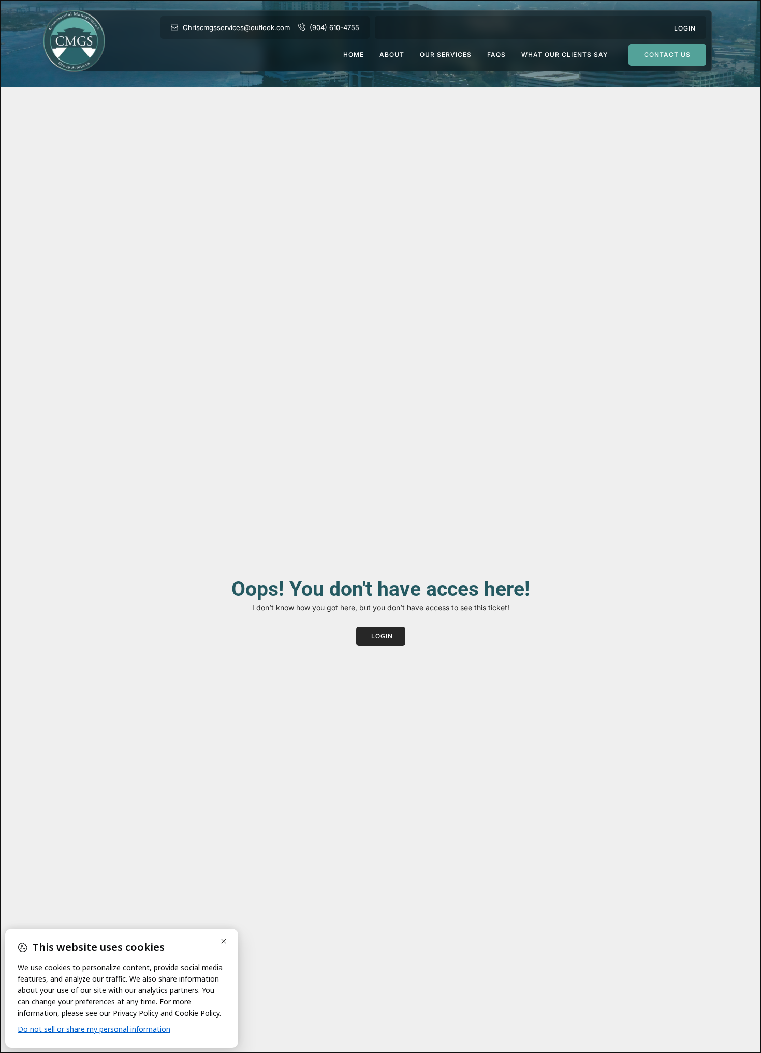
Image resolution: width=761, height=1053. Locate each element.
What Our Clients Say (564, 55)
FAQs (496, 55)
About (391, 55)
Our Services (446, 55)
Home (353, 55)
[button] (685, 27)
